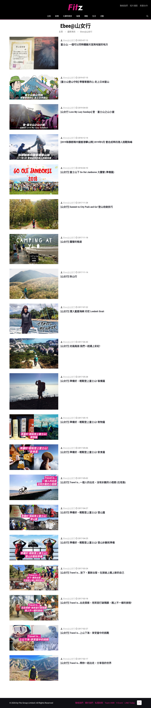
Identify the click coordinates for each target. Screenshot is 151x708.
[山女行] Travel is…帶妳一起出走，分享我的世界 (86, 663)
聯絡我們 (124, 6)
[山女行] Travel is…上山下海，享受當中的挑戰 (85, 633)
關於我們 (89, 703)
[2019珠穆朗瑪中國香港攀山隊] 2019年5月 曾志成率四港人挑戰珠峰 (96, 142)
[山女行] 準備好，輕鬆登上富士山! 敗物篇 (83, 422)
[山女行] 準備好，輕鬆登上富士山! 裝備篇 (83, 381)
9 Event (119, 703)
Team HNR (109, 703)
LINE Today (130, 703)
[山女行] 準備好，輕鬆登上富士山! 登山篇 (83, 512)
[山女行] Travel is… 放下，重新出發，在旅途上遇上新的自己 (92, 572)
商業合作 (144, 6)
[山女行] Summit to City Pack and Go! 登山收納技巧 (87, 207)
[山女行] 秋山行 (69, 276)
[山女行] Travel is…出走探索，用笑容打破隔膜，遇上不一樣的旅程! (96, 602)
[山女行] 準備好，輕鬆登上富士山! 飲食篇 (83, 452)
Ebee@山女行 (69, 40)
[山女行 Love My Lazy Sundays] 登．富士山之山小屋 (87, 112)
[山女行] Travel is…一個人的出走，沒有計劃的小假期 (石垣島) (93, 482)
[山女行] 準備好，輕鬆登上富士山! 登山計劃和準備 (88, 542)
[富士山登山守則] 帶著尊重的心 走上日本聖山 (85, 81)
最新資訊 (71, 32)
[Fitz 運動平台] (75, 6)
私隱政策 (99, 703)
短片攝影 (134, 6)
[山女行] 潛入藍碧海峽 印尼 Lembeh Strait (82, 311)
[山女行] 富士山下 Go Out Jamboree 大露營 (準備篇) (87, 172)
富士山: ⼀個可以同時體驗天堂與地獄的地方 (84, 44)
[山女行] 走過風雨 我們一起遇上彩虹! (80, 346)
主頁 (61, 32)
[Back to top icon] (139, 702)
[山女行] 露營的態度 (71, 241)
